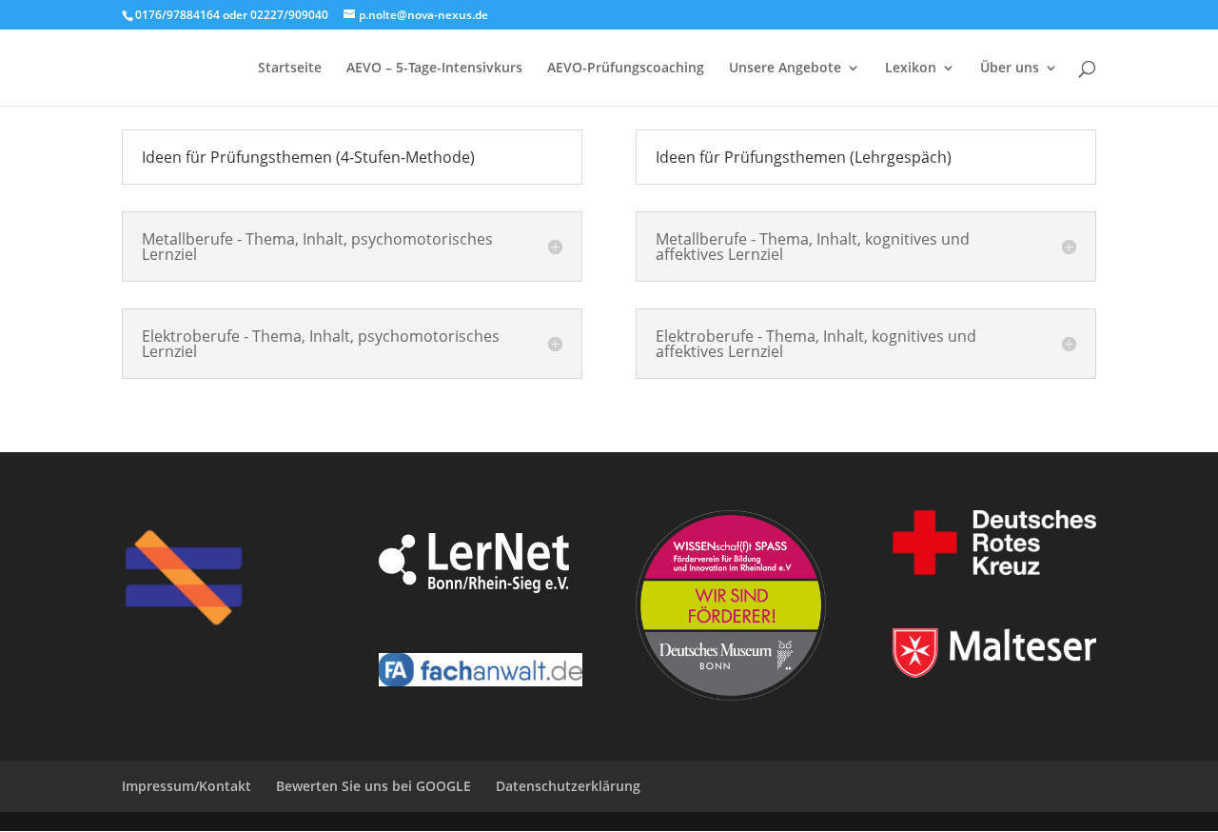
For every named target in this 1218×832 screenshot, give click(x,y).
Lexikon (910, 68)
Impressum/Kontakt (186, 786)
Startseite (290, 68)
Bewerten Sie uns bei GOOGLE (373, 786)
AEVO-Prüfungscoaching (625, 68)
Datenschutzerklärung (568, 786)
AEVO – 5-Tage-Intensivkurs (434, 68)
